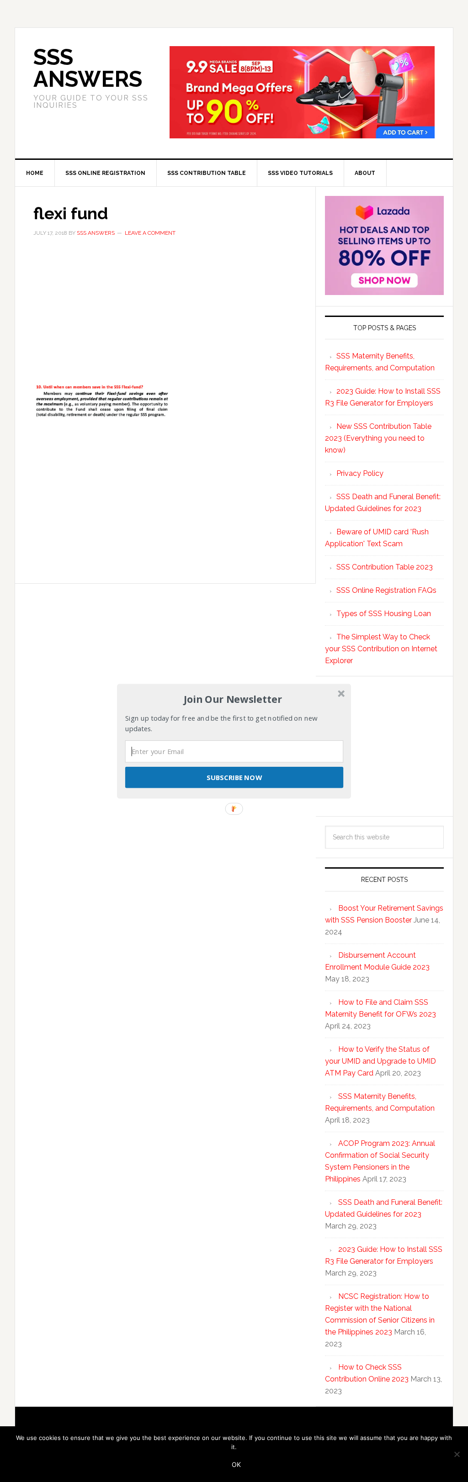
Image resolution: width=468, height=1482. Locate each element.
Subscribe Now (234, 776)
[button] (233, 699)
